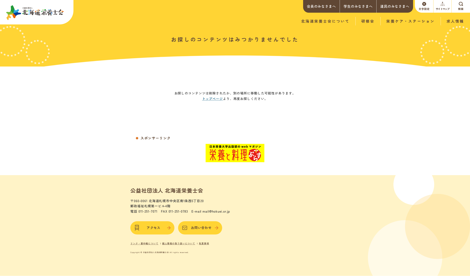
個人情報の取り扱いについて (178, 243)
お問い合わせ (201, 227)
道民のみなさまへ (394, 6)
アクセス (154, 227)
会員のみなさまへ (321, 6)
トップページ (212, 98)
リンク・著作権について (144, 243)
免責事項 (204, 243)
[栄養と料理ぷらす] (235, 160)
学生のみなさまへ (358, 6)
